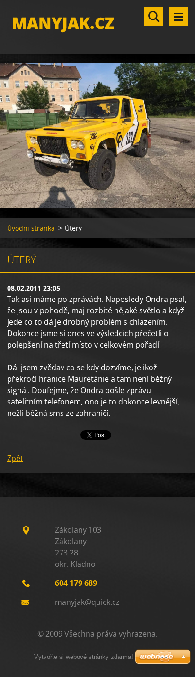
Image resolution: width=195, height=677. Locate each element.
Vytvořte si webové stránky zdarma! (83, 656)
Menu (178, 16)
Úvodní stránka (31, 228)
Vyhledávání (153, 16)
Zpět (15, 458)
